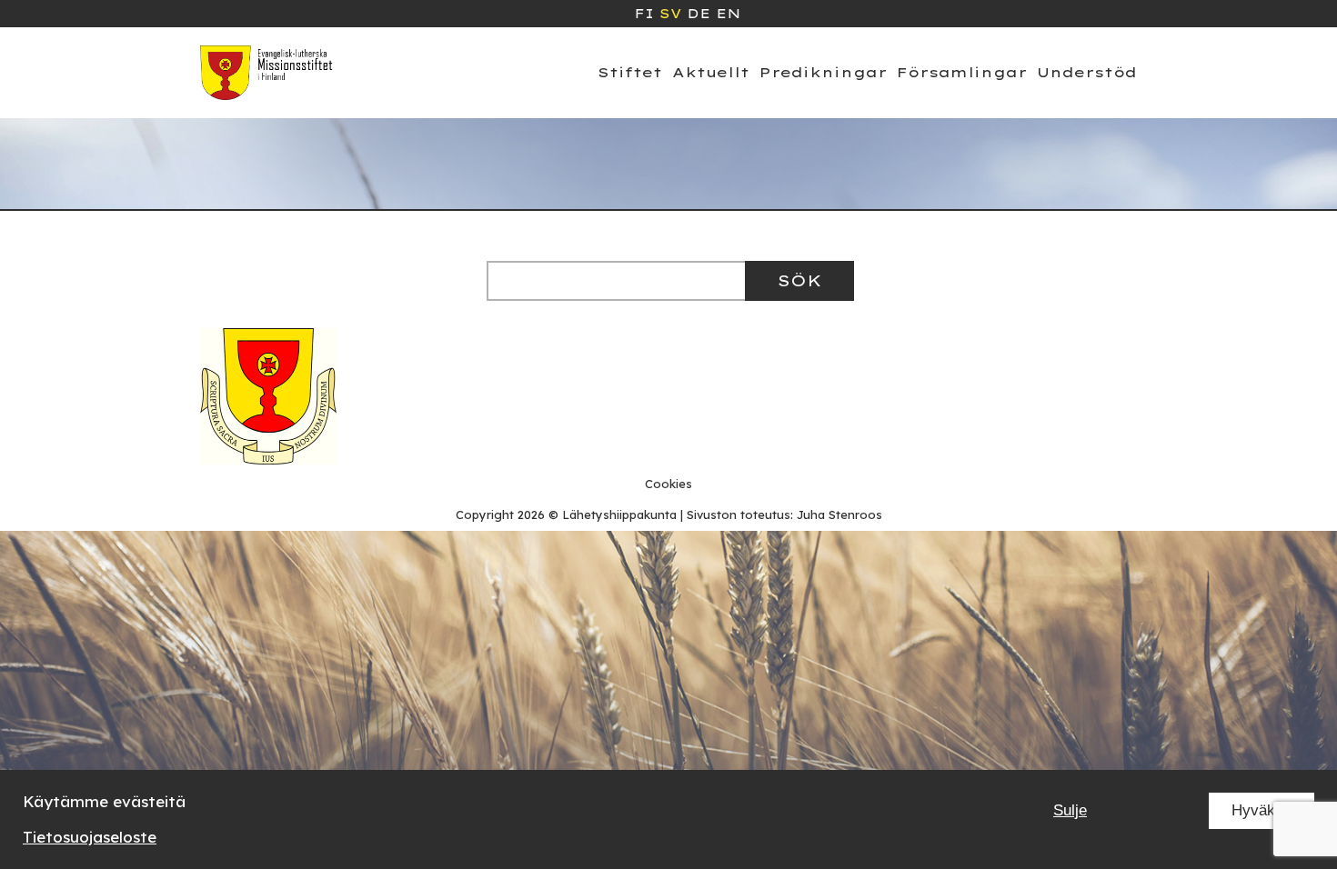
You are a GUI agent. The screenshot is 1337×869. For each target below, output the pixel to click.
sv (670, 13)
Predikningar (823, 72)
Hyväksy (1261, 810)
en (728, 13)
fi (644, 13)
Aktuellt (710, 72)
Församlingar (962, 72)
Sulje (1070, 810)
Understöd (1087, 72)
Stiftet (630, 72)
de (698, 13)
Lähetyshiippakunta (619, 514)
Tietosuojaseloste (89, 836)
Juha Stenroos (839, 514)
